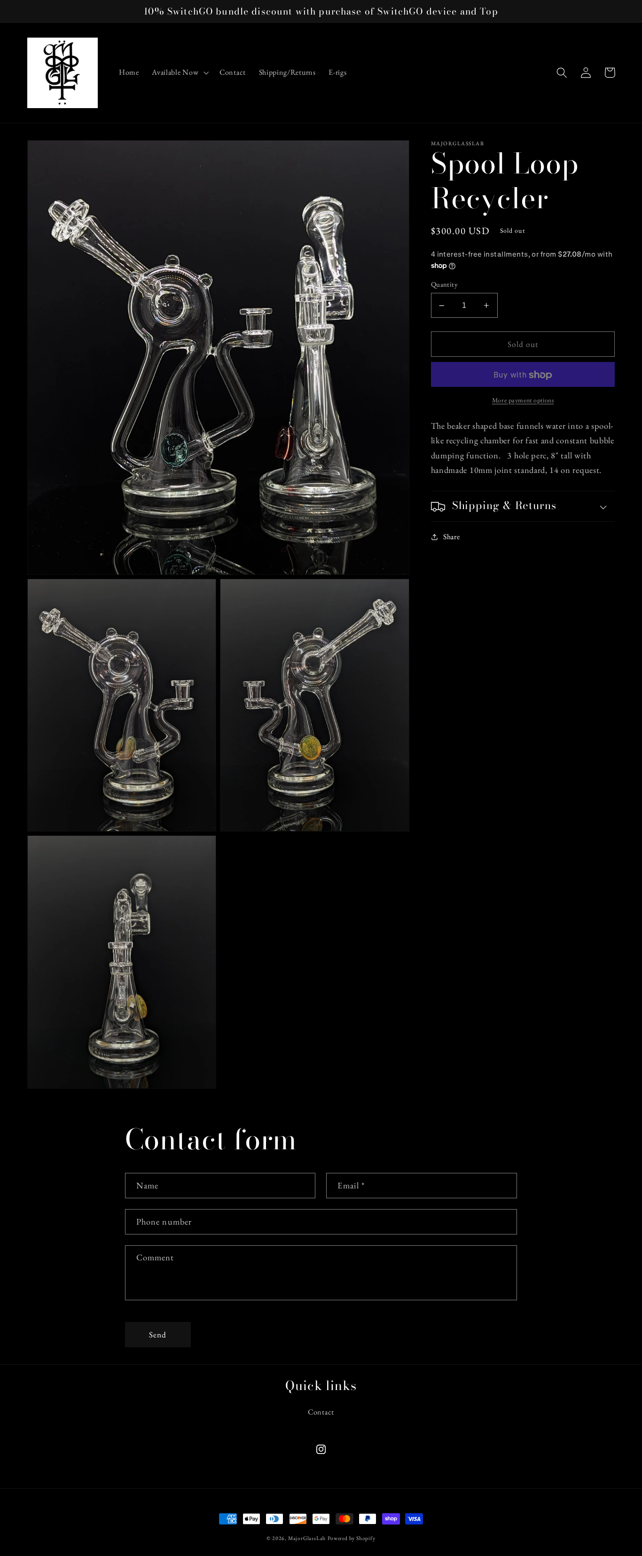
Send (158, 1334)
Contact (321, 1412)
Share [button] (451, 537)
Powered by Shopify (352, 1537)
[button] (179, 73)
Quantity (444, 284)
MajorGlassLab (307, 1537)
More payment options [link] (523, 400)
